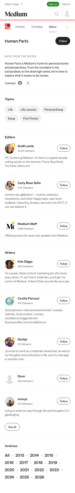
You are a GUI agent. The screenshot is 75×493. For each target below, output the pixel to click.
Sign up (53, 4)
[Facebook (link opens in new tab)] (20, 83)
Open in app (12, 4)
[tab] (20, 27)
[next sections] (67, 27)
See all (12, 427)
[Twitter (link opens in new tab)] (28, 83)
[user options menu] (67, 13)
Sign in (66, 4)
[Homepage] (16, 14)
